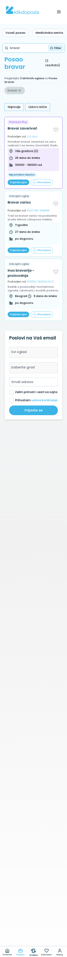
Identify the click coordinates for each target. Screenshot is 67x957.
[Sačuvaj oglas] (55, 129)
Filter (57, 48)
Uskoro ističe (37, 107)
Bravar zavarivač (22, 128)
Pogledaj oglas (18, 182)
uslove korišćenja (44, 400)
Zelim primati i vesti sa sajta (36, 392)
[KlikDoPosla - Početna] (22, 10)
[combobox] (33, 352)
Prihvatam (36, 400)
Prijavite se (34, 410)
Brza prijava (44, 182)
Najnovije (14, 107)
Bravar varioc (19, 202)
